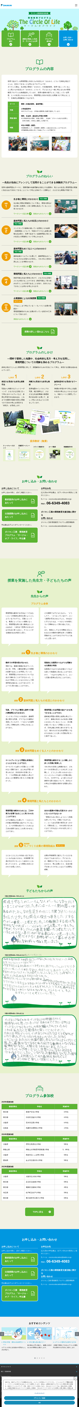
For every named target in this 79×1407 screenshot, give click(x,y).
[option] (14, 1339)
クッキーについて (39, 1393)
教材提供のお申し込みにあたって (16, 501)
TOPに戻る (38, 1212)
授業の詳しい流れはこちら (37, 331)
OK (39, 1402)
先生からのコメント (40, 214)
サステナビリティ (6, 1376)
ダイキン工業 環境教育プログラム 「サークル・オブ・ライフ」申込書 (16, 535)
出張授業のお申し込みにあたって (16, 515)
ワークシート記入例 (21, 214)
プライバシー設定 (39, 1398)
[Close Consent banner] (75, 1378)
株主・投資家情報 (6, 1371)
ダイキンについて (6, 1366)
